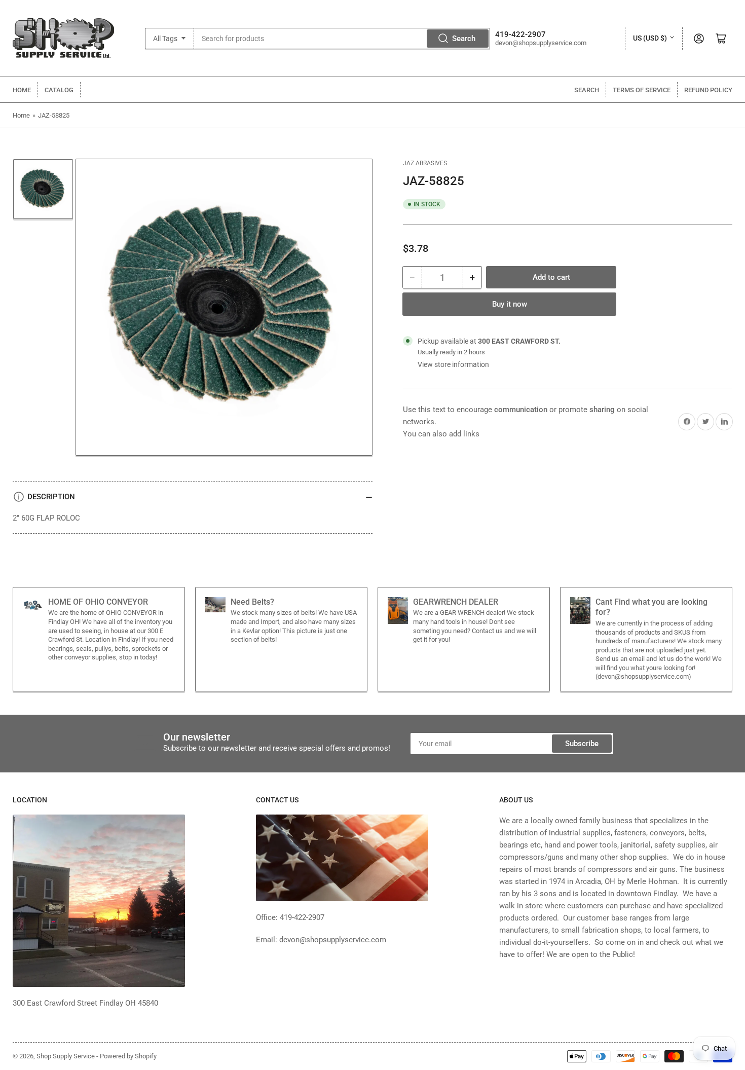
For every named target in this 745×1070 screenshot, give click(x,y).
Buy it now (509, 304)
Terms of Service (641, 90)
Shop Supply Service (65, 1056)
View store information (453, 364)
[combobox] (342, 38)
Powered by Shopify (128, 1056)
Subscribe (582, 743)
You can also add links (441, 433)
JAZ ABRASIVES (425, 163)
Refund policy (708, 90)
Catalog (59, 90)
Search (463, 38)
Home (22, 90)
